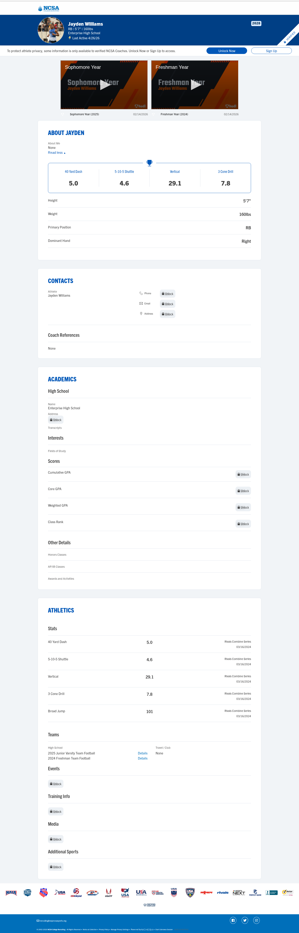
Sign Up (271, 51)
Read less (57, 152)
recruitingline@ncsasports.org (53, 920)
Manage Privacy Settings (120, 929)
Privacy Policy (104, 929)
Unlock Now (226, 51)
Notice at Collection (90, 929)
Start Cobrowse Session (164, 929)
